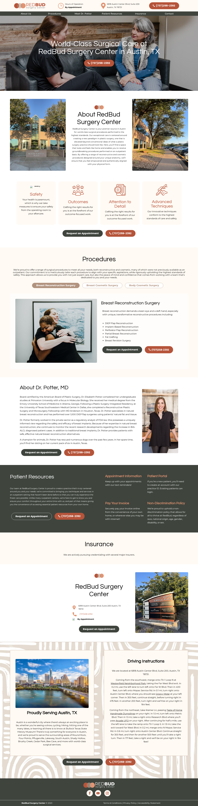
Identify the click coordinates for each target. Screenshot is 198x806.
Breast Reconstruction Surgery (55, 285)
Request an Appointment (83, 233)
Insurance (140, 13)
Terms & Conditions (112, 803)
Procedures (54, 13)
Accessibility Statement (149, 803)
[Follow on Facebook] (90, 793)
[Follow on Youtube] (98, 793)
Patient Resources (112, 13)
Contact (169, 13)
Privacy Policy (130, 803)
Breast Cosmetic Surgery (102, 285)
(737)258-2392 (165, 5)
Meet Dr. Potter (83, 13)
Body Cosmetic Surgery (144, 285)
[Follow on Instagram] (107, 793)
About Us (26, 13)
